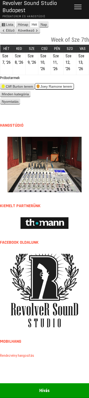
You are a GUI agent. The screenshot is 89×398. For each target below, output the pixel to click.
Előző (10, 30)
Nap (44, 24)
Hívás (44, 390)
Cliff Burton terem (19, 86)
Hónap (23, 24)
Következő (26, 30)
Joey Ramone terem (56, 86)
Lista (10, 25)
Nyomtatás (11, 102)
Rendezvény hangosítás (17, 355)
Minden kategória (15, 94)
